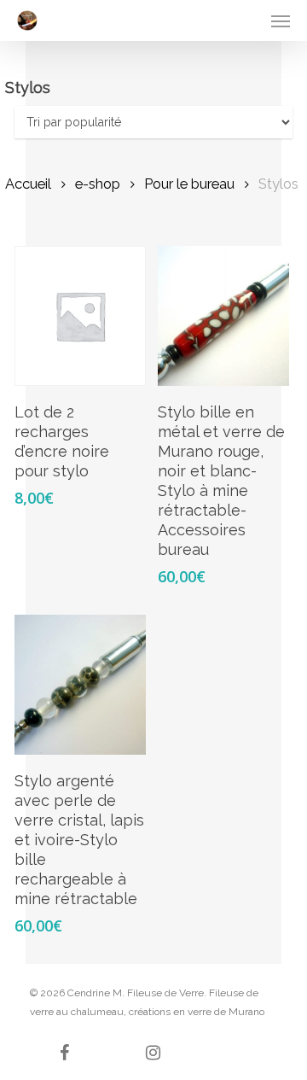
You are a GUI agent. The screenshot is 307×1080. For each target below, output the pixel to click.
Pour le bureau (189, 183)
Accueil (28, 183)
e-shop (97, 183)
